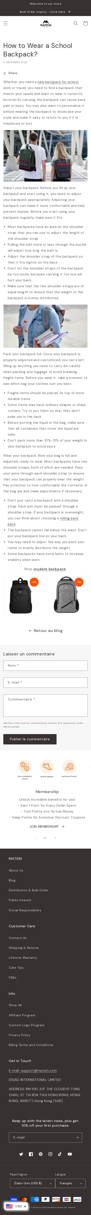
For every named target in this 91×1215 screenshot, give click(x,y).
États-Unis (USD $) (28, 1183)
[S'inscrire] (77, 1137)
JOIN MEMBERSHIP (44, 826)
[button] (5, 23)
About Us (16, 870)
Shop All (15, 1005)
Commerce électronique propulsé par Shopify (53, 1207)
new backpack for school (58, 82)
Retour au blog (48, 630)
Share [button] (12, 73)
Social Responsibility (25, 910)
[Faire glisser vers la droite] (55, 838)
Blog (12, 880)
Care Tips (16, 967)
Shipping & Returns (24, 948)
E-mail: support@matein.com (33, 1070)
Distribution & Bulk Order (28, 890)
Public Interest (20, 900)
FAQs (12, 977)
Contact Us (18, 938)
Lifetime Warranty (23, 958)
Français (66, 1183)
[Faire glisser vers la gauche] (36, 838)
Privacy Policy (19, 1035)
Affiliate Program (22, 1015)
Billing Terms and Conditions (31, 1045)
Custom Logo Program (26, 1025)
